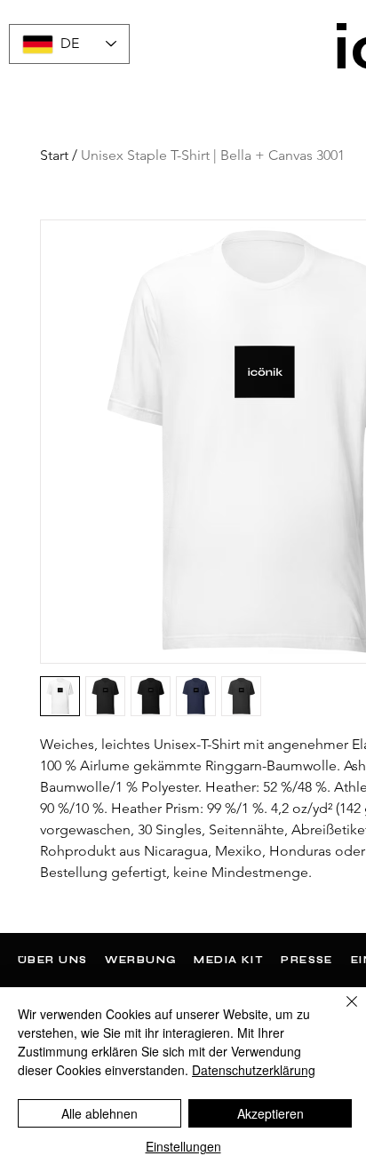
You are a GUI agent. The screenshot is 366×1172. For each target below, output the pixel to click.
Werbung (140, 960)
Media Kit (228, 960)
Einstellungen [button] (183, 1146)
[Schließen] (341, 1012)
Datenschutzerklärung (253, 1070)
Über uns (52, 960)
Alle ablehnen (99, 1113)
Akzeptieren (270, 1113)
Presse (307, 960)
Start (54, 155)
